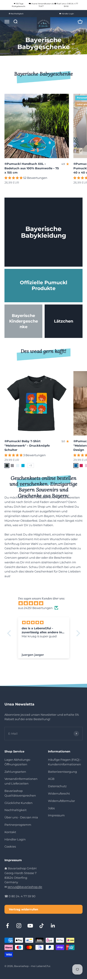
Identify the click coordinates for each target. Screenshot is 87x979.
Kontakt (10, 832)
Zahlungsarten (15, 771)
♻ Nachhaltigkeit (16, 13)
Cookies (10, 846)
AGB (51, 779)
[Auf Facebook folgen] (7, 926)
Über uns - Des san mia (21, 817)
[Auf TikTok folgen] (42, 926)
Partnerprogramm (17, 824)
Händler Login (15, 839)
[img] (46, 603)
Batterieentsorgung (62, 771)
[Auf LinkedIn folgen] (53, 926)
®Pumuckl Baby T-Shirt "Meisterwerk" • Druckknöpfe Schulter (27, 445)
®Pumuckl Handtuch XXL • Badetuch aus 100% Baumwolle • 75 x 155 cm (31, 168)
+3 (30, 465)
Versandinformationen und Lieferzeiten (20, 781)
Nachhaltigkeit (15, 810)
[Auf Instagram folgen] (19, 926)
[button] (10, 633)
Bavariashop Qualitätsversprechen (20, 793)
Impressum (56, 815)
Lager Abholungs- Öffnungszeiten (17, 762)
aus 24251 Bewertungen (35, 608)
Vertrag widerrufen (23, 909)
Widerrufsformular (61, 801)
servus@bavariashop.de (25, 887)
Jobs (51, 808)
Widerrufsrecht (59, 793)
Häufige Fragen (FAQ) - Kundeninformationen (64, 762)
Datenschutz (57, 786)
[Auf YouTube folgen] (30, 926)
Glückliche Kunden (18, 803)
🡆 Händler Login (66, 13)
